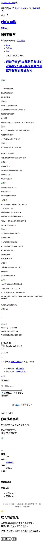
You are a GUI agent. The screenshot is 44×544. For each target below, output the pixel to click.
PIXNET (11, 504)
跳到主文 (5, 28)
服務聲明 (26, 507)
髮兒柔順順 (21, 371)
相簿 (8, 45)
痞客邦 (14, 362)
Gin (2, 348)
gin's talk (8, 21)
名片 (8, 51)
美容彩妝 (20, 368)
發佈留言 (5, 396)
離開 (14, 539)
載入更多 (5, 381)
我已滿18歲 (6, 539)
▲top (3, 376)
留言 (19, 362)
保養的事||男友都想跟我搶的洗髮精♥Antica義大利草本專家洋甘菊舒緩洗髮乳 (24, 66)
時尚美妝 (21, 41)
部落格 (9, 48)
